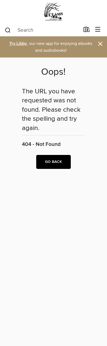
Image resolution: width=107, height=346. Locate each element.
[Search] (8, 29)
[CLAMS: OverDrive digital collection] (53, 12)
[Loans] (86, 30)
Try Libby (18, 44)
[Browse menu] (98, 29)
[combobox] (42, 30)
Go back (53, 161)
